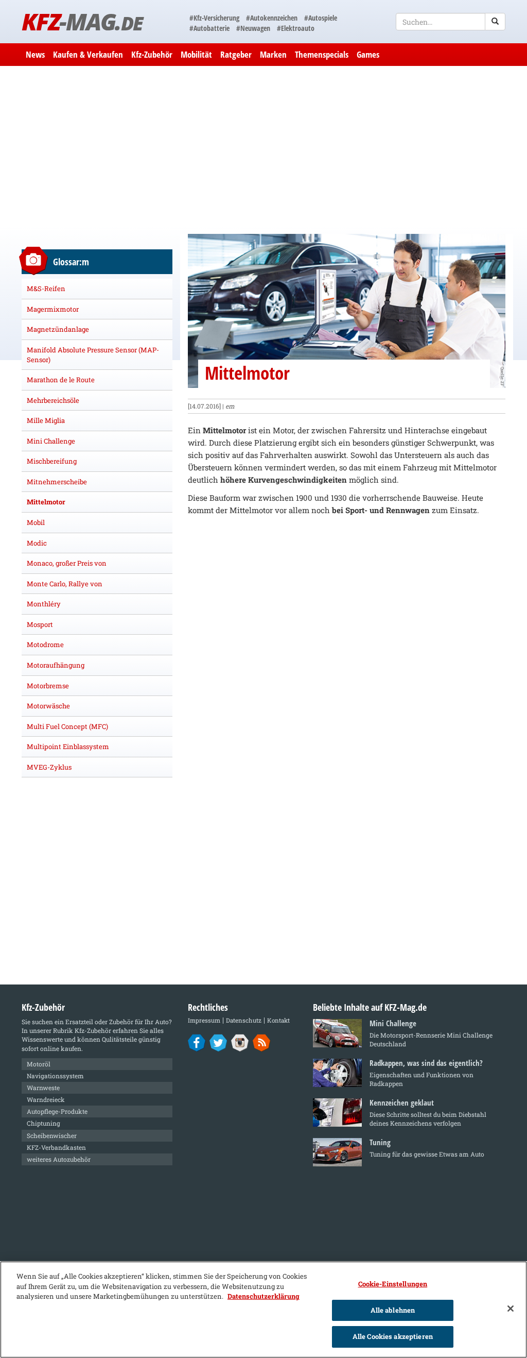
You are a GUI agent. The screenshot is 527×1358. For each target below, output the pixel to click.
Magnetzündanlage (58, 329)
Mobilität (196, 54)
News (35, 54)
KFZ (82, 21)
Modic (37, 543)
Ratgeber (236, 54)
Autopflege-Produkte (57, 1111)
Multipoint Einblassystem (68, 746)
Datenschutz (243, 1020)
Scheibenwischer (52, 1135)
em (230, 406)
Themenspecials (321, 54)
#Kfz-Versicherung (214, 18)
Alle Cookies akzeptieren (393, 1336)
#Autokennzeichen (271, 18)
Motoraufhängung (55, 665)
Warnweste (43, 1087)
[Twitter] (218, 1042)
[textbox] (450, 21)
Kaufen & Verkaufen (88, 54)
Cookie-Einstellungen (393, 1283)
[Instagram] (240, 1042)
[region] (263, 1309)
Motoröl (38, 1064)
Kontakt (278, 1020)
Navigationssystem (55, 1076)
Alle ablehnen (393, 1310)
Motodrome (45, 644)
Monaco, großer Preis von (67, 563)
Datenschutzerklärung (263, 1296)
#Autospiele (320, 18)
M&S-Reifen (46, 288)
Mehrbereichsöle (53, 400)
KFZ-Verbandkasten (56, 1147)
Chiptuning (43, 1123)
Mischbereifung (52, 461)
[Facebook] (197, 1042)
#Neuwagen (253, 28)
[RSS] (262, 1042)
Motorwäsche (48, 705)
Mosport (40, 624)
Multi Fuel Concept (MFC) (67, 726)
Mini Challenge (51, 441)
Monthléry (44, 603)
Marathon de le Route (61, 379)
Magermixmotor (53, 309)
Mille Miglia (46, 420)
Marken (273, 54)
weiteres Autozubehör (59, 1159)
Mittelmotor (46, 501)
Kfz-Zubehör (151, 54)
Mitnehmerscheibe (57, 481)
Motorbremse (48, 685)
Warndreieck (46, 1099)
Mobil (36, 522)
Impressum (204, 1020)
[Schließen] (510, 1308)
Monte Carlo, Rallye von (64, 583)
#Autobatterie (209, 28)
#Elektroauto (295, 28)
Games (368, 54)
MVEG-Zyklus (49, 767)
